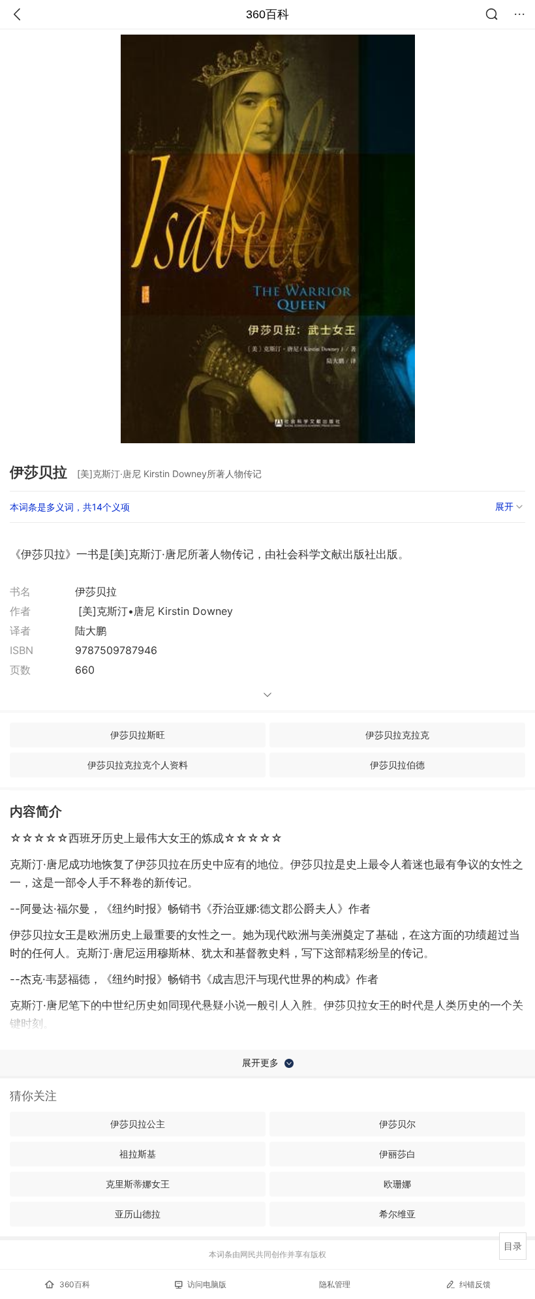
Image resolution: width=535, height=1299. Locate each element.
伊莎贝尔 (397, 1123)
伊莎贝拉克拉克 (397, 734)
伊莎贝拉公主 (137, 1123)
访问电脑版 (206, 1284)
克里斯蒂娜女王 (138, 1183)
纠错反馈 (475, 1284)
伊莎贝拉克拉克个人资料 (137, 764)
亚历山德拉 (137, 1213)
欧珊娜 (397, 1183)
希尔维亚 (397, 1213)
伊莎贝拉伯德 (397, 764)
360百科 (267, 14)
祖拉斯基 (137, 1153)
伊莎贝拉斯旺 (137, 734)
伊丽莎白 (397, 1153)
